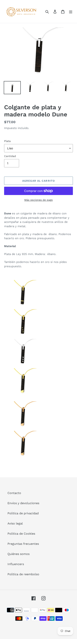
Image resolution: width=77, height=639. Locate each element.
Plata (7, 141)
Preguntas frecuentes (23, 544)
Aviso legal (15, 523)
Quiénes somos (18, 554)
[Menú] (71, 11)
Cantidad (10, 156)
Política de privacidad (23, 513)
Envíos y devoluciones (23, 503)
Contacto (14, 493)
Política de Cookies (21, 533)
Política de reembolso (23, 574)
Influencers (15, 564)
